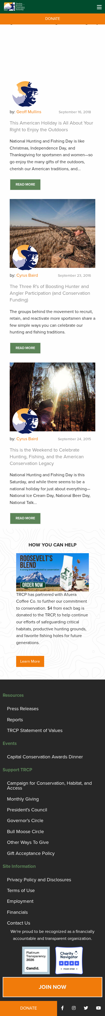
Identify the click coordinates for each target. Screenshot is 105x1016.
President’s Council (27, 810)
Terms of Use (21, 890)
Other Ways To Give (28, 842)
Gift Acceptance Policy (31, 853)
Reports (15, 720)
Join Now (52, 987)
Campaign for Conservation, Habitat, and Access (49, 785)
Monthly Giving (23, 799)
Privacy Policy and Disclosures (39, 880)
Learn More (30, 661)
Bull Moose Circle (25, 831)
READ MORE (25, 184)
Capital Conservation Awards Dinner (45, 757)
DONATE (52, 18)
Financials (17, 912)
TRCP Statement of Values (34, 730)
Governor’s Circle (25, 820)
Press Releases (22, 709)
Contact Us (18, 923)
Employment (20, 901)
